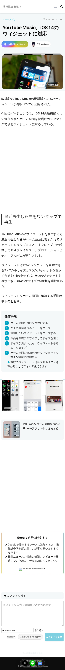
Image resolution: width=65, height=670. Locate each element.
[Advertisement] (32, 169)
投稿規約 (11, 637)
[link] (32, 395)
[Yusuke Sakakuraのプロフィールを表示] (41, 44)
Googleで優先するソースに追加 (27, 544)
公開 (37, 104)
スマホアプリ (9, 19)
